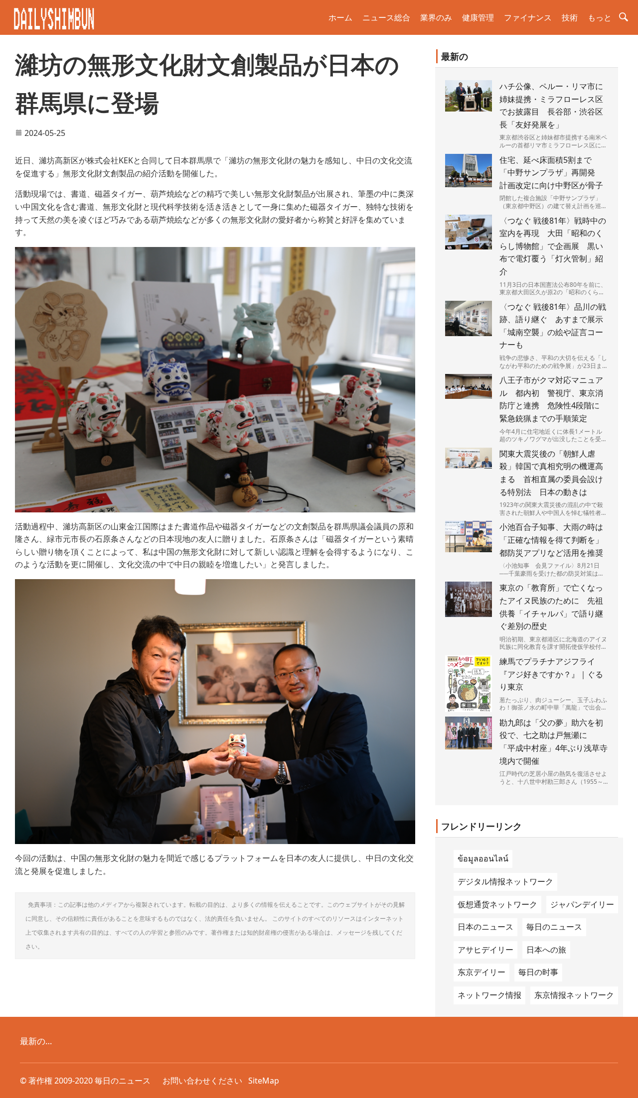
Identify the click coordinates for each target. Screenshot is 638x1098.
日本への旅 (546, 949)
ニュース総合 (386, 17)
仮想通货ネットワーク (497, 904)
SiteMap (263, 1080)
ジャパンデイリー (582, 904)
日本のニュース (485, 926)
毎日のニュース (554, 926)
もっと (600, 17)
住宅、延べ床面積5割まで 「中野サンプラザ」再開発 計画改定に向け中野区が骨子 (551, 172)
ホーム (340, 17)
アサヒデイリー (485, 949)
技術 (570, 17)
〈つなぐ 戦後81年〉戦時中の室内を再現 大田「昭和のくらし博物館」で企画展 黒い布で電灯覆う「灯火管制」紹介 (552, 246)
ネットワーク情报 (489, 994)
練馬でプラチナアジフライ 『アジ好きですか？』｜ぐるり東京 (551, 674)
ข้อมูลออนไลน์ (483, 858)
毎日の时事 (538, 972)
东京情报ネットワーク (574, 994)
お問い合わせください (202, 1080)
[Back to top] (625, 1085)
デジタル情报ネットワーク (505, 881)
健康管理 (478, 17)
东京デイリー (481, 972)
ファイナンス (528, 17)
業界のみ (436, 17)
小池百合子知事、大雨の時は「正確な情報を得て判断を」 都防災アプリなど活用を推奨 (555, 539)
